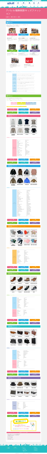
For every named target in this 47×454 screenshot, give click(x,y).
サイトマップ (15, 448)
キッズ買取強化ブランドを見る (34, 34)
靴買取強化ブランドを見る (12, 50)
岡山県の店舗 (35, 449)
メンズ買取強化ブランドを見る (23, 34)
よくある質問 (24, 449)
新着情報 (15, 447)
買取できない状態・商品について (25, 450)
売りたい (16, 16)
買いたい (9, 16)
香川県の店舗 (35, 448)
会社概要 (9, 447)
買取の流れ (24, 448)
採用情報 (9, 448)
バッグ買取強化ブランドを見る (23, 50)
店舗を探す (35, 447)
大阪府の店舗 (35, 450)
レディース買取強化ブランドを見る (12, 34)
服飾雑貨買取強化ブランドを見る (34, 50)
